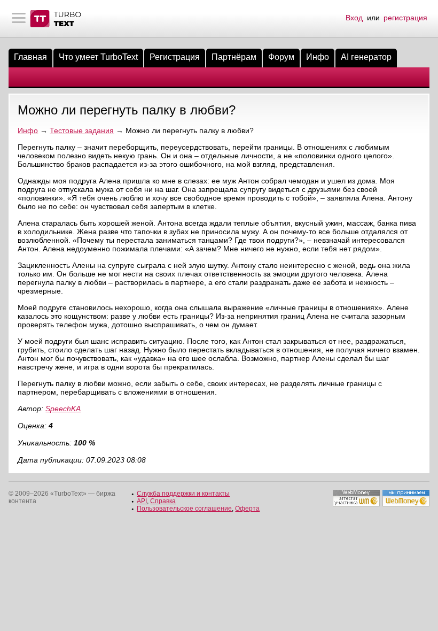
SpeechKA (63, 408)
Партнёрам (234, 56)
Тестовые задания (82, 130)
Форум (281, 56)
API (142, 501)
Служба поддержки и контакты (183, 493)
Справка (163, 501)
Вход (354, 17)
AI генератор (366, 56)
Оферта (247, 508)
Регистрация (175, 56)
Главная (30, 56)
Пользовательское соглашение (184, 508)
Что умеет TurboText (98, 56)
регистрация (405, 17)
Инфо (317, 56)
